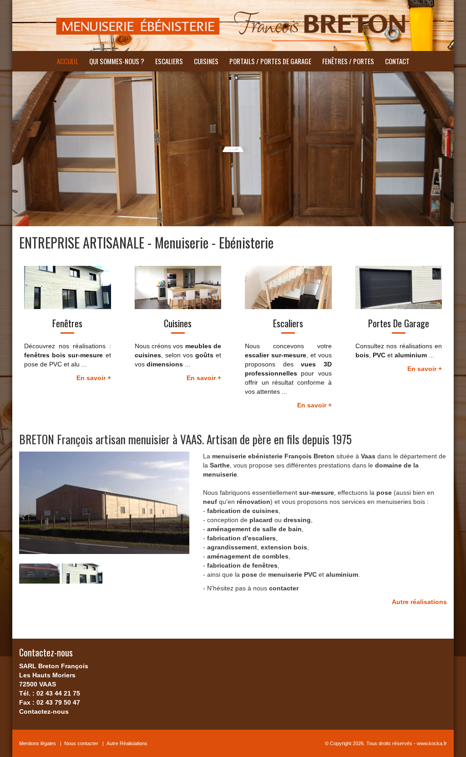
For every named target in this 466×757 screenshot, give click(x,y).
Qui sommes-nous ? (116, 61)
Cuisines (206, 61)
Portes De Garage (398, 323)
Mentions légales (37, 743)
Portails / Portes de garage (270, 61)
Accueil (67, 61)
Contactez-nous (44, 711)
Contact (397, 61)
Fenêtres (67, 323)
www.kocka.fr (432, 743)
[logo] (233, 25)
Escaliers (169, 61)
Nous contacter (81, 743)
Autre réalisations (419, 601)
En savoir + (93, 377)
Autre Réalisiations (126, 743)
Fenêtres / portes (348, 61)
